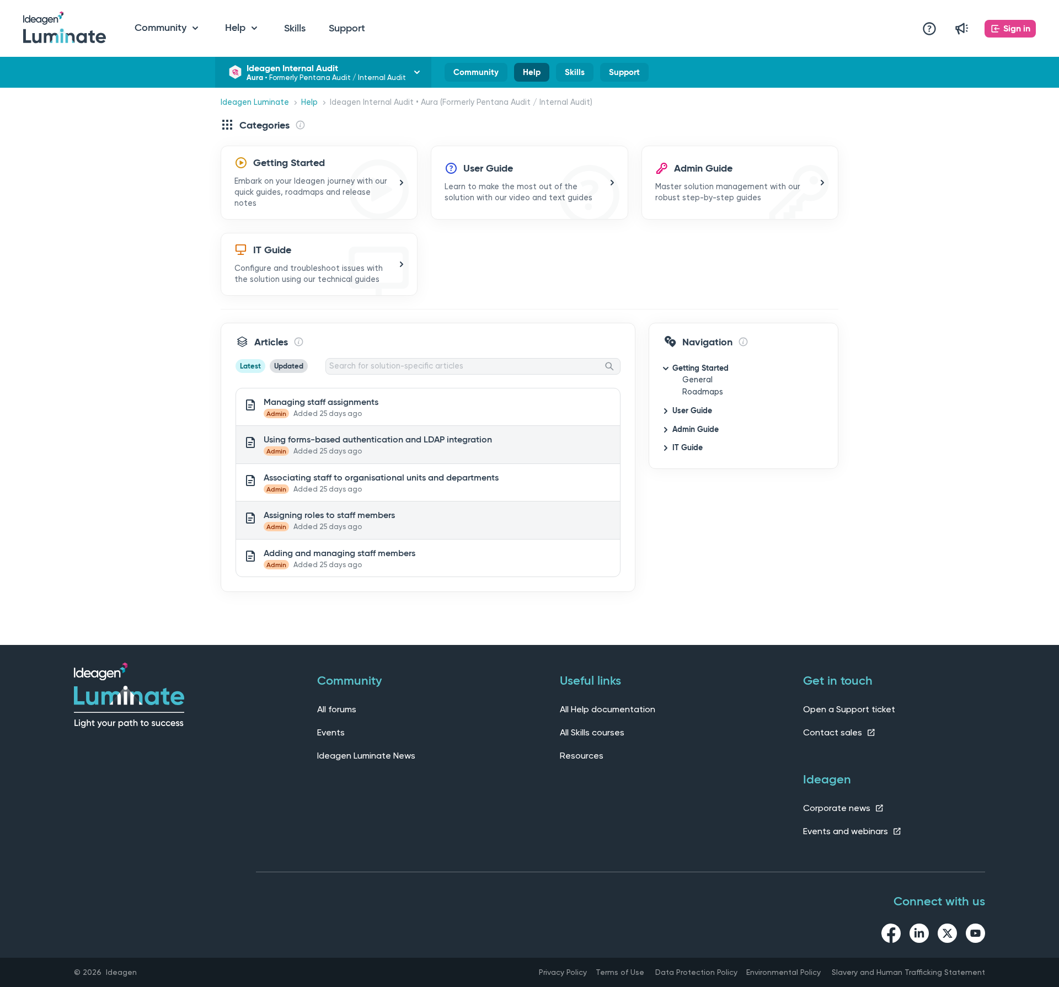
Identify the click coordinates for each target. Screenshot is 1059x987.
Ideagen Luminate (255, 102)
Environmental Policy (783, 972)
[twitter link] (947, 935)
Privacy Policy (563, 972)
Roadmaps (702, 392)
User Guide (692, 410)
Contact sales (833, 732)
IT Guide (687, 447)
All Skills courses (592, 732)
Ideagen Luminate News (366, 755)
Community (476, 74)
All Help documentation (607, 709)
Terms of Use (620, 972)
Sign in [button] (1016, 28)
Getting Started (700, 368)
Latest (250, 366)
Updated (288, 366)
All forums (336, 709)
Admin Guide (695, 429)
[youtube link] (975, 935)
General (697, 380)
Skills (295, 28)
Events (331, 732)
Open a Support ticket (849, 709)
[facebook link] (891, 935)
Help (531, 74)
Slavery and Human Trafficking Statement (908, 972)
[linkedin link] (919, 935)
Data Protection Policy (696, 972)
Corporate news (838, 808)
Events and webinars (846, 831)
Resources (581, 755)
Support (347, 28)
